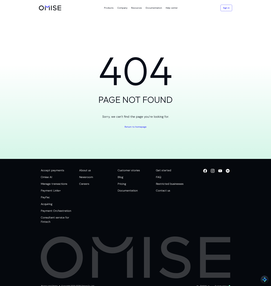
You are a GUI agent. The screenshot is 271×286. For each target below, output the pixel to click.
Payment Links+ (51, 190)
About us (85, 170)
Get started (163, 170)
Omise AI (46, 177)
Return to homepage (135, 126)
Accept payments (52, 170)
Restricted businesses (169, 184)
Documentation (128, 190)
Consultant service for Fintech (55, 220)
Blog (120, 177)
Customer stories (129, 170)
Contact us (163, 190)
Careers (84, 184)
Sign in (226, 7)
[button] (109, 8)
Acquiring (46, 204)
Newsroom (86, 177)
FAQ (158, 177)
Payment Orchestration (56, 211)
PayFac (45, 197)
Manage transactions (54, 184)
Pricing (122, 184)
